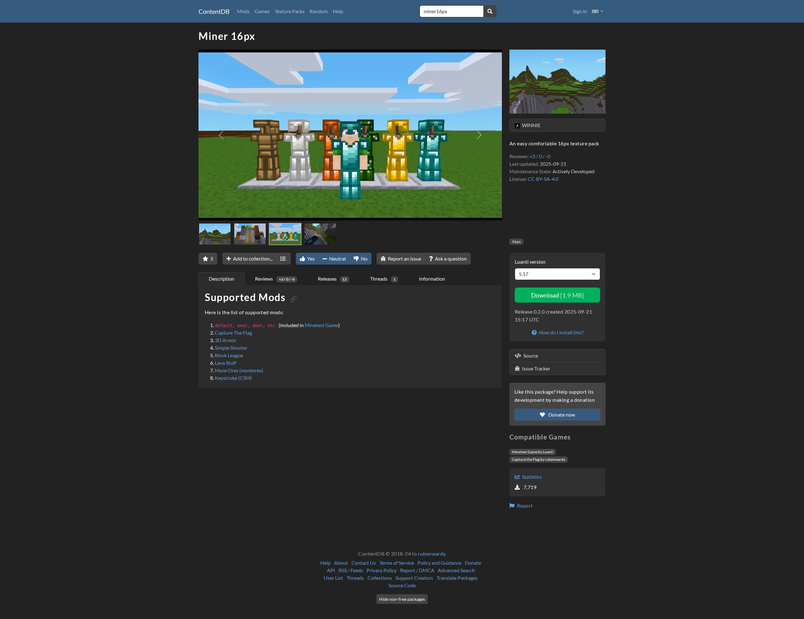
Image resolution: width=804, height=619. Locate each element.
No (363, 258)
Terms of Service (396, 563)
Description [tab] (221, 279)
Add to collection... (252, 258)
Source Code (402, 585)
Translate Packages (457, 578)
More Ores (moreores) (239, 370)
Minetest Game (321, 325)
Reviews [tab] (275, 279)
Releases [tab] (332, 279)
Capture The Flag (233, 333)
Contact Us (363, 563)
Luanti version (530, 262)
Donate (473, 563)
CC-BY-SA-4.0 (543, 179)
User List (333, 578)
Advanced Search (456, 570)
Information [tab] (432, 279)
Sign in (580, 11)
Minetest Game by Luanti (532, 451)
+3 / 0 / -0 (540, 156)
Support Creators (414, 578)
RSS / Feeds (351, 570)
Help (338, 11)
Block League (229, 355)
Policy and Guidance (439, 563)
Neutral (337, 258)
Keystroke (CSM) (233, 378)
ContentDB (214, 11)
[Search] (490, 11)
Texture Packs (290, 11)
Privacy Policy (382, 570)
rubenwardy (432, 554)
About (341, 563)
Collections (379, 578)
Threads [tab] (383, 279)
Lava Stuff (225, 363)
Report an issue (404, 258)
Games (262, 11)
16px (516, 241)
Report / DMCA (417, 570)
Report (524, 506)
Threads (355, 578)
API (331, 570)
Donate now (561, 414)
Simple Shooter (231, 348)
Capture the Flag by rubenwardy (538, 459)
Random (319, 11)
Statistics (531, 477)
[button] (597, 11)
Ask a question (450, 258)
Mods (243, 11)
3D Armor (225, 340)
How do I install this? (561, 332)
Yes (310, 258)
